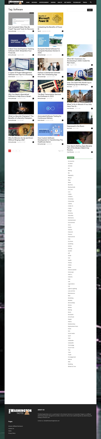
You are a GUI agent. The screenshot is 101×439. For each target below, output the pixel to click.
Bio (69, 173)
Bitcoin (70, 177)
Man (69, 295)
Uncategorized (72, 357)
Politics (70, 321)
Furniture (70, 241)
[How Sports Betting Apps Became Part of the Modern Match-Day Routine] (80, 137)
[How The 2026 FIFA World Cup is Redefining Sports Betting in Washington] (80, 74)
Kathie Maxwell (11, 76)
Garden (70, 251)
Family (69, 227)
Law (69, 281)
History (70, 262)
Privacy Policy (11, 433)
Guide (69, 255)
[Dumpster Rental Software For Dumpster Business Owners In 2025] (50, 40)
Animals (70, 166)
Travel (85, 2)
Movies (70, 307)
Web (69, 361)
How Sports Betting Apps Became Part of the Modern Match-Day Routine (79, 148)
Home (9, 7)
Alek (68, 64)
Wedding (70, 364)
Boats (69, 182)
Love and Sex (71, 291)
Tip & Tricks (71, 347)
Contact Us (11, 428)
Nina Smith (69, 86)
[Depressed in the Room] (80, 118)
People (70, 319)
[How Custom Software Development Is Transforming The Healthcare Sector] (50, 129)
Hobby (69, 265)
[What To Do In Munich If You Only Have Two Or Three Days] (80, 96)
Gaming (53, 2)
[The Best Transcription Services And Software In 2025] (50, 86)
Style (69, 338)
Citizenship (71, 201)
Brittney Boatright (12, 31)
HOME (28, 2)
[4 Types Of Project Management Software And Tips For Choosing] (21, 64)
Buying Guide (71, 187)
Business (34, 2)
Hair (69, 258)
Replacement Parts (73, 326)
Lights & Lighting (72, 288)
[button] (91, 2)
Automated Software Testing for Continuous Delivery (49, 117)
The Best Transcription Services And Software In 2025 (49, 95)
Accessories (71, 161)
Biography (70, 175)
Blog (69, 180)
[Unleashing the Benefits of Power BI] (50, 19)
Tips (69, 350)
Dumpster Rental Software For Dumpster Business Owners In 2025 (49, 51)
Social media (71, 333)
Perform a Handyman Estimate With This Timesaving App (49, 74)
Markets (70, 300)
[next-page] (19, 151)
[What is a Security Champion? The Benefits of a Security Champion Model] (21, 108)
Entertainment (44, 2)
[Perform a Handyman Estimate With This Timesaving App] (50, 64)
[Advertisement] (80, 28)
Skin (69, 331)
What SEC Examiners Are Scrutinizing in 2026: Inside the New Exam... (78, 61)
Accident (70, 163)
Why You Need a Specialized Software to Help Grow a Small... (20, 95)
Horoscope (71, 272)
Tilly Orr (39, 31)
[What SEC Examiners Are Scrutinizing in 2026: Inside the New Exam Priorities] (80, 50)
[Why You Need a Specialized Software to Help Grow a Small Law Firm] (21, 86)
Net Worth (67, 2)
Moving (70, 310)
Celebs (70, 194)
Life (69, 286)
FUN (69, 239)
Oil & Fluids (71, 317)
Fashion (70, 229)
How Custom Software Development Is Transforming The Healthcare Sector (50, 140)
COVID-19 (70, 206)
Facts (69, 225)
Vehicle (70, 359)
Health (60, 2)
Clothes (70, 203)
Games (70, 246)
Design (70, 210)
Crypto (69, 208)
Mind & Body (71, 302)
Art (69, 168)
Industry (70, 277)
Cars (69, 192)
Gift (69, 253)
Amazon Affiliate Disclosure (15, 426)
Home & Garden (72, 269)
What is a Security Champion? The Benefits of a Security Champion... (20, 117)
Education (70, 215)
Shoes (69, 328)
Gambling (70, 243)
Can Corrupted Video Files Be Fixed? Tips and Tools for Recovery (21, 28)
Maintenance (71, 293)
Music (69, 312)
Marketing (70, 298)
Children (70, 196)
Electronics (71, 218)
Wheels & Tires (72, 366)
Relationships (71, 324)
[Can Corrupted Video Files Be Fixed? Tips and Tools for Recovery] (21, 19)
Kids (69, 279)
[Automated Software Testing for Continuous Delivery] (50, 108)
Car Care (70, 189)
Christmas (70, 199)
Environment (71, 222)
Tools (69, 352)
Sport (69, 336)
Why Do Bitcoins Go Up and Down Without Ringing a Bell (20, 139)
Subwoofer (71, 340)
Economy (70, 213)
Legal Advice (71, 284)
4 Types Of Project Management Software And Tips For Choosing (20, 74)
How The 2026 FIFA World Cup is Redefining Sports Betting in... (79, 84)
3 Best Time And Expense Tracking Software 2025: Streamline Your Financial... (21, 51)
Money (70, 305)
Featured (70, 232)
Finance (70, 234)
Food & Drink (71, 236)
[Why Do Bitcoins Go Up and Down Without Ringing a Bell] (21, 129)
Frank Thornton (70, 108)
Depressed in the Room (75, 126)
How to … (70, 274)
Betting (70, 170)
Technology (77, 2)
